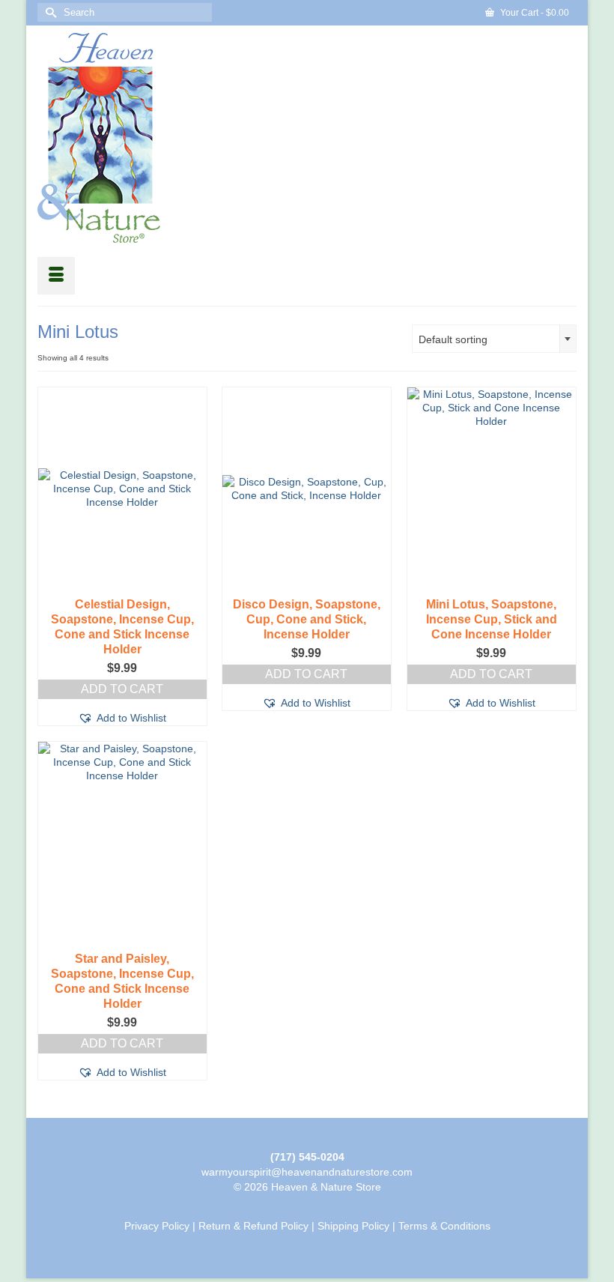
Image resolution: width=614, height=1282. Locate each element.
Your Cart (533, 12)
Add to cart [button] (122, 689)
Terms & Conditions (444, 1226)
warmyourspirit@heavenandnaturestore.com (307, 1172)
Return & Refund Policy (253, 1226)
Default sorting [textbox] (453, 339)
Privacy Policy (156, 1226)
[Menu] (56, 275)
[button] (122, 717)
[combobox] (494, 338)
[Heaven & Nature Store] (307, 138)
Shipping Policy (353, 1226)
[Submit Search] (48, 12)
